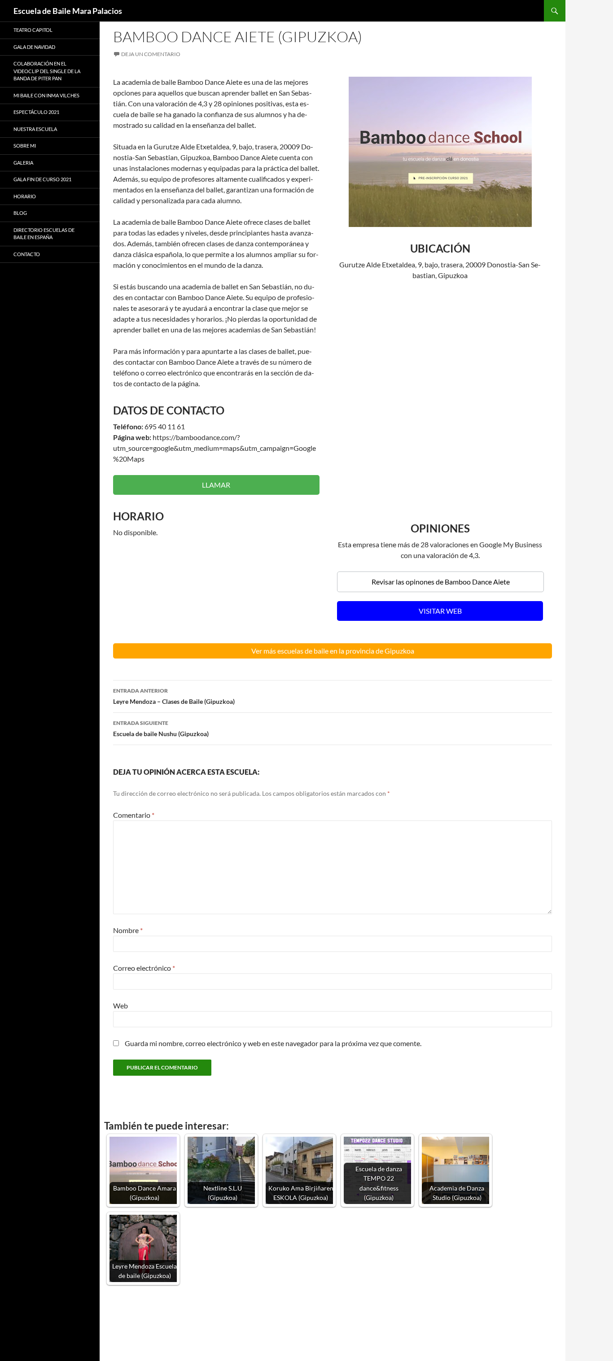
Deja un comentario (150, 54)
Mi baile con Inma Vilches (46, 95)
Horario (24, 196)
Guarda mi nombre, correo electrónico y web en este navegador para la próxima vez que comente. (273, 1043)
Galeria (23, 163)
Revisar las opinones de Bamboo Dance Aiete (441, 581)
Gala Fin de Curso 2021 (42, 179)
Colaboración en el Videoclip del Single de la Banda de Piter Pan (46, 71)
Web (120, 1005)
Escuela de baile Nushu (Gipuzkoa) (161, 728)
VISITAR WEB (440, 610)
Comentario (133, 815)
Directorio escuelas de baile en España (43, 233)
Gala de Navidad (34, 47)
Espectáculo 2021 (36, 112)
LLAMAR (216, 484)
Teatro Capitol (33, 30)
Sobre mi (24, 145)
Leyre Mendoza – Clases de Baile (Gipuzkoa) (174, 696)
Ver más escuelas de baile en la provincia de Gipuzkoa (332, 650)
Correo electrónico (144, 968)
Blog (20, 213)
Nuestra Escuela (35, 129)
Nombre (128, 930)
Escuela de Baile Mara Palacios (67, 11)
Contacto (26, 254)
